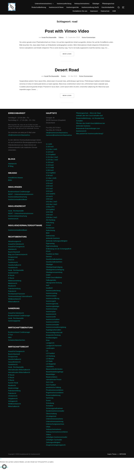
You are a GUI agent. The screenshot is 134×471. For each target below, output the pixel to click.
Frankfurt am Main (52, 254)
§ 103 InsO (50, 146)
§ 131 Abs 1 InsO (52, 157)
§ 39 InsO (49, 175)
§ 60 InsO (49, 186)
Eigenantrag (50, 243)
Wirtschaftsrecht (13, 301)
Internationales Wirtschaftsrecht (19, 370)
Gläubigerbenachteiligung (55, 269)
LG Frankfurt (50, 353)
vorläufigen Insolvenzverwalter (56, 437)
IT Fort (10, 335)
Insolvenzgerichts (52, 304)
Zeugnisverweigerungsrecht (55, 445)
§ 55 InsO (49, 183)
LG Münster (50, 359)
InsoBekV (49, 288)
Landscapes (50, 348)
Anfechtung (50, 222)
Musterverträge (13, 388)
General (49, 256)
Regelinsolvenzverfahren (54, 392)
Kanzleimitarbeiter (108, 7)
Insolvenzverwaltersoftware (17, 199)
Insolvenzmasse (51, 309)
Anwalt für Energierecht (16, 246)
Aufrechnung (50, 230)
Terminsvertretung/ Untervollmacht (20, 296)
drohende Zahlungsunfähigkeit (56, 241)
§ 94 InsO (49, 215)
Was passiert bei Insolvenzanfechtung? (89, 133)
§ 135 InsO (50, 162)
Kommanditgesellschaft (54, 332)
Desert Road (67, 70)
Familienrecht (13, 262)
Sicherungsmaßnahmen (54, 408)
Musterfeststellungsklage (54, 372)
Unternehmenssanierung (54, 421)
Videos (61, 37)
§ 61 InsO (49, 188)
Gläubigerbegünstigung (54, 267)
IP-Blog (10, 166)
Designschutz (13, 257)
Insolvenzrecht (13, 219)
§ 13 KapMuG (51, 154)
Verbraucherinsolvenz (81, 3)
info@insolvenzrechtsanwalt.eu (19, 135)
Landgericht (50, 343)
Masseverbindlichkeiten (54, 369)
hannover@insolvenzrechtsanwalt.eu (59, 135)
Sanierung (49, 398)
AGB (114, 11)
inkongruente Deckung (54, 283)
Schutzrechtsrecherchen (16, 340)
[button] (4, 466)
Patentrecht (12, 291)
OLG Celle (49, 382)
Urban (48, 427)
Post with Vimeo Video (67, 31)
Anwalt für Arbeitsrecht (16, 244)
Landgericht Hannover (54, 345)
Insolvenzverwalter (52, 324)
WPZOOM (122, 454)
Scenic (63, 76)
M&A (10, 337)
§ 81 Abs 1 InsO (51, 201)
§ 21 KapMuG (51, 173)
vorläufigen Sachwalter (54, 440)
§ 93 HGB (49, 212)
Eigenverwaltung (52, 246)
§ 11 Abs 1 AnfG (51, 149)
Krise (48, 340)
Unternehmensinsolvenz (43, 3)
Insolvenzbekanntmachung (17, 197)
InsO (47, 285)
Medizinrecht (12, 283)
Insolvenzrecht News (56, 7)
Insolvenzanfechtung (64, 3)
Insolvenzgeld (51, 301)
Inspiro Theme (111, 454)
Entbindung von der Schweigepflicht (58, 249)
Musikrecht (12, 286)
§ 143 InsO (50, 165)
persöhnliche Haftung (53, 387)
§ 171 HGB (50, 167)
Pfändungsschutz (108, 3)
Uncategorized (51, 416)
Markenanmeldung (14, 280)
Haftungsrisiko (51, 280)
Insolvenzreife (51, 317)
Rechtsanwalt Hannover (16, 294)
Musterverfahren (51, 377)
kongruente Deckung (53, 335)
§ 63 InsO (49, 191)
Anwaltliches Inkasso (15, 177)
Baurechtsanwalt (14, 252)
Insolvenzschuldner (53, 319)
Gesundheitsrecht (14, 362)
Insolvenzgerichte (72, 7)
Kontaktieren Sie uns (80, 11)
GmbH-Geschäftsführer (54, 277)
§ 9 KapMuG (50, 209)
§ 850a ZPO (50, 207)
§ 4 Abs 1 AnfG (51, 178)
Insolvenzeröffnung (52, 298)
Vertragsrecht (12, 401)
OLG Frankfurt (51, 385)
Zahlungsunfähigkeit (53, 442)
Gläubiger (95, 3)
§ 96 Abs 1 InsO (51, 217)
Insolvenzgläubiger (52, 306)
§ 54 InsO (49, 181)
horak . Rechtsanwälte (16, 211)
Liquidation (50, 366)
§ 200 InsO (50, 170)
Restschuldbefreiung (39, 7)
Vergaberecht (12, 398)
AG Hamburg (50, 220)
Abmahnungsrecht (14, 241)
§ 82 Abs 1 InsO (51, 204)
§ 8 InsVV (49, 196)
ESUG (48, 251)
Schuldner (49, 406)
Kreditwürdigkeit (51, 338)
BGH (47, 233)
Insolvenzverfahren (52, 322)
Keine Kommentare (88, 37)
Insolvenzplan (51, 311)
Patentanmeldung (14, 288)
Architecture (50, 228)
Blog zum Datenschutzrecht (17, 254)
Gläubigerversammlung (54, 272)
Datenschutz (105, 11)
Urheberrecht (12, 396)
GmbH (48, 275)
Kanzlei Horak (13, 383)
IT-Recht (11, 278)
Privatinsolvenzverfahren (54, 390)
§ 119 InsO (49, 152)
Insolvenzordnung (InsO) (90, 7)
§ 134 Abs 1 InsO (52, 160)
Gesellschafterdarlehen (54, 259)
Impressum (94, 11)
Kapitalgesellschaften (53, 330)
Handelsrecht (12, 267)
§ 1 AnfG (49, 144)
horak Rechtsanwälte (49, 37)
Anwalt (48, 225)
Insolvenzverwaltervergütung (56, 327)
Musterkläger (50, 374)
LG (47, 351)
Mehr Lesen (68, 54)
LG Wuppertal (51, 364)
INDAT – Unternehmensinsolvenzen (20, 194)
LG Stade (49, 361)
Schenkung (50, 403)
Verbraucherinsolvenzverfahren (57, 432)
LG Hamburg (50, 356)
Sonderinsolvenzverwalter (55, 411)
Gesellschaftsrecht (14, 265)
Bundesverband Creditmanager (19, 191)
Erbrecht (11, 260)
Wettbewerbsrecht (14, 299)
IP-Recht (11, 275)
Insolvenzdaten (51, 296)
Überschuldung (51, 413)
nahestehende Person (53, 379)
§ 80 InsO (49, 199)
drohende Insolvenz (53, 238)
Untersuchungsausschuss (55, 424)
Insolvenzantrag (51, 293)
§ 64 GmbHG (50, 194)
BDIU (10, 180)
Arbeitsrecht (12, 164)
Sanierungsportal (14, 321)
